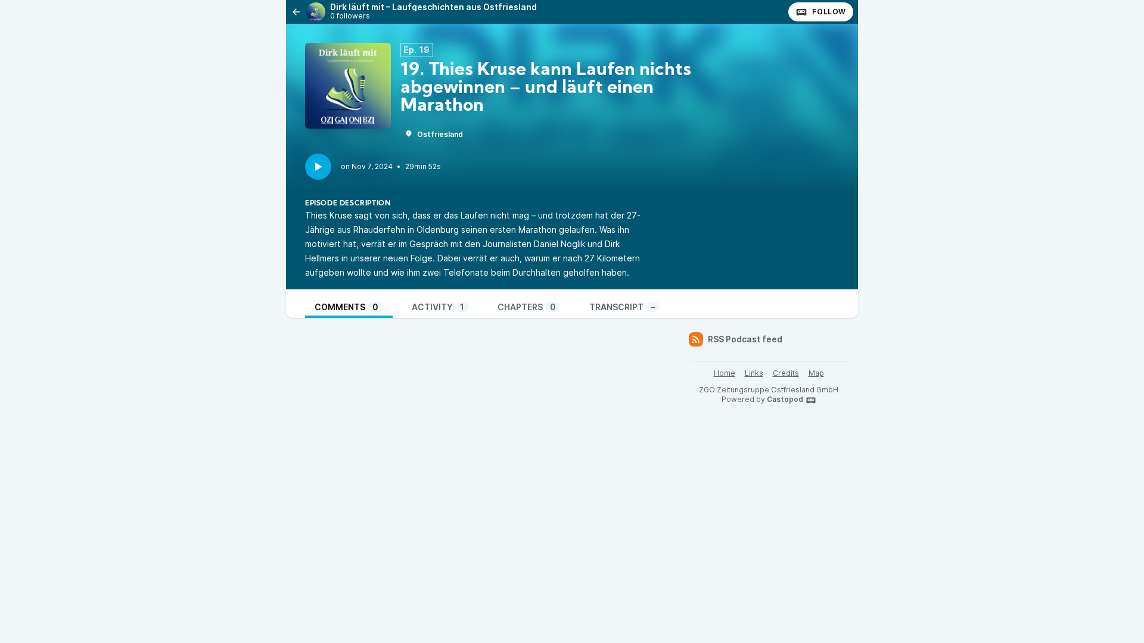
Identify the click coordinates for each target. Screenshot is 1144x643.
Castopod (785, 399)
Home (724, 373)
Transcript (622, 307)
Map (816, 373)
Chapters (527, 307)
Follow (829, 11)
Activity (438, 307)
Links (754, 373)
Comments (346, 307)
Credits (786, 373)
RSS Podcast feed (745, 339)
